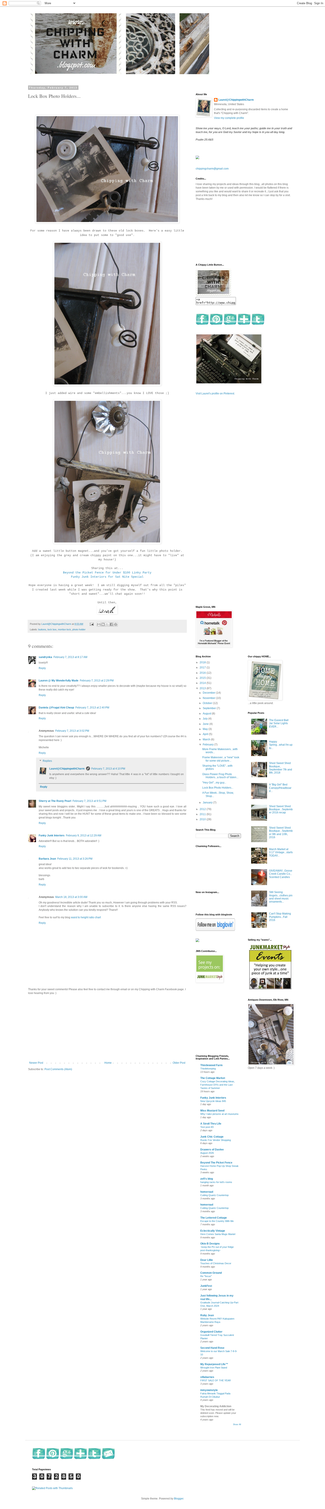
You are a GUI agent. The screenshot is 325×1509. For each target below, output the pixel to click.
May (205, 729)
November (209, 698)
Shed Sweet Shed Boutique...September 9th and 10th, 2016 (281, 832)
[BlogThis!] (103, 624)
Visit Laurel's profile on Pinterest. (215, 393)
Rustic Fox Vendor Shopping (215, 1140)
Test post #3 (207, 1127)
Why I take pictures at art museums (219, 1114)
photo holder (79, 629)
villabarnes (207, 1377)
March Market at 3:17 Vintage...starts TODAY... (281, 852)
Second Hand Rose (212, 1347)
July (205, 718)
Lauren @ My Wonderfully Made (58, 680)
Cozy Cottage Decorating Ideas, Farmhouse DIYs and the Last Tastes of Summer (217, 1084)
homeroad (206, 1191)
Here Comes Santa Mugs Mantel (217, 1234)
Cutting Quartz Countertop (214, 1195)
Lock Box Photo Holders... (217, 787)
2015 (203, 677)
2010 (203, 819)
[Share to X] (107, 624)
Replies (47, 760)
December (209, 692)
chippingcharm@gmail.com (212, 168)
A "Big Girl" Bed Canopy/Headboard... (280, 788)
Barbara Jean (47, 858)
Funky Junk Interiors (52, 835)
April (206, 734)
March (207, 739)
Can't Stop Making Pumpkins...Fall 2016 (280, 917)
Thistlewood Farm (211, 1065)
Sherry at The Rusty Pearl (55, 801)
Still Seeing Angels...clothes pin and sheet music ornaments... (280, 897)
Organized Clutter (211, 1331)
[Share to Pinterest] (115, 624)
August (207, 713)
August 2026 (207, 1153)
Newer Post (36, 1062)
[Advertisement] (107, 1028)
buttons (42, 629)
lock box (52, 629)
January (208, 802)
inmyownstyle (209, 1390)
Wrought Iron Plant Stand (213, 1367)
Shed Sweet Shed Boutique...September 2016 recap (281, 809)
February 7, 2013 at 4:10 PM (108, 768)
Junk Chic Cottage (212, 1136)
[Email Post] (91, 624)
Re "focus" (206, 1276)
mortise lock (64, 629)
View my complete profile (229, 118)
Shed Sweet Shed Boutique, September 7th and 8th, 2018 (280, 768)
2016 (203, 672)
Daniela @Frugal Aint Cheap (56, 707)
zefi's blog (206, 1178)
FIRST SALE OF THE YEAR (215, 1380)
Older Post (179, 1062)
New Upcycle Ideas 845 (213, 1101)
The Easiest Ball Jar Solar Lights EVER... (279, 723)
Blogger (178, 1498)
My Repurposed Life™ (214, 1364)
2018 (203, 662)
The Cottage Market (212, 1078)
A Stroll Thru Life (210, 1123)
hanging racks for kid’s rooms (216, 1182)
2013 (203, 688)
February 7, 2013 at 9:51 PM (89, 801)
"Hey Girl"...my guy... (214, 782)
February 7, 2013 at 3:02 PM (72, 730)
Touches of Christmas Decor (215, 1263)
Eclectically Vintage (212, 1230)
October (208, 703)
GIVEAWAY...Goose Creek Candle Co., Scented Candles (280, 874)
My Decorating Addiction (215, 1406)
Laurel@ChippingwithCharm (67, 768)
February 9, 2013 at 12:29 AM (83, 835)
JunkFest (206, 1285)
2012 (203, 809)
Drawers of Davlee (212, 1149)
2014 (203, 683)
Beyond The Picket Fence (216, 1162)
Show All (237, 1424)
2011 (203, 814)
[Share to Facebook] (111, 624)
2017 (203, 667)
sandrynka (45, 657)
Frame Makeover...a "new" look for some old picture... (220, 759)
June (206, 724)
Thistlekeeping (208, 1068)
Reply (42, 668)
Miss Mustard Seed (212, 1110)
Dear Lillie (206, 1260)
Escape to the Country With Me (217, 1221)
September (210, 708)
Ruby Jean (207, 1315)
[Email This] (99, 624)
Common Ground (211, 1272)
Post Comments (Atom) (58, 1069)
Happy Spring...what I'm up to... (280, 745)
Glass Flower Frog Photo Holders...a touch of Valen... (220, 776)
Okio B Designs (210, 1243)
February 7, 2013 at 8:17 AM (70, 657)
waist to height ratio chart (86, 917)
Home (108, 1062)
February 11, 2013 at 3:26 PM (74, 858)
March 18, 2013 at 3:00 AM (71, 897)
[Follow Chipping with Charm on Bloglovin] (215, 930)
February (208, 744)
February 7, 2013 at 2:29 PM (97, 680)
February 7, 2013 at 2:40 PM (92, 707)
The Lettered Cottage (213, 1217)
